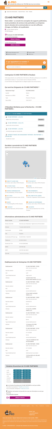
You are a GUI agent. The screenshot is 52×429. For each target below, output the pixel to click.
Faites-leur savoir (25, 388)
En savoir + (41, 119)
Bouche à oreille (31, 52)
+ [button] (7, 152)
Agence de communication (12, 11)
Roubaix (30, 11)
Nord (27, 11)
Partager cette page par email (13, 52)
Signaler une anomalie (11, 54)
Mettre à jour (30, 54)
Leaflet (35, 178)
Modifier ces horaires (24, 387)
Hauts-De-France (21, 11)
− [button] (7, 154)
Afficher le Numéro (15, 39)
